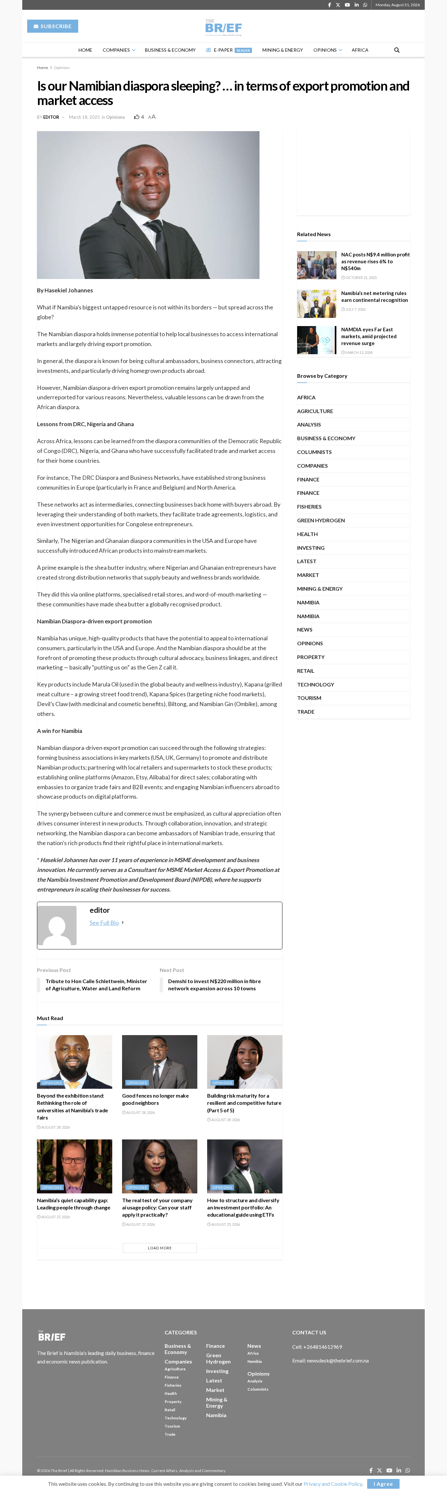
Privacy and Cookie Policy (333, 1484)
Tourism (309, 698)
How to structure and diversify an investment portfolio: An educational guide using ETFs (243, 1207)
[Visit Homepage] (223, 26)
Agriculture (315, 411)
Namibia (308, 616)
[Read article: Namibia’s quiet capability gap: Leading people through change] (74, 1166)
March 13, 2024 (358, 352)
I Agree (383, 1484)
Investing (311, 548)
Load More (160, 1248)
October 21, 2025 (361, 277)
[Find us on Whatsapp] (365, 5)
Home (85, 50)
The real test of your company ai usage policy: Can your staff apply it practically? (157, 1207)
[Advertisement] (354, 172)
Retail (305, 671)
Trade (305, 711)
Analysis (309, 424)
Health (307, 534)
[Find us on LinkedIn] (357, 5)
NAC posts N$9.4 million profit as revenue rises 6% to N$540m (375, 261)
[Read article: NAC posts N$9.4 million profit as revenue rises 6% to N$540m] (316, 265)
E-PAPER (232, 50)
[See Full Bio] (123, 922)
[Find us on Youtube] (347, 5)
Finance (308, 479)
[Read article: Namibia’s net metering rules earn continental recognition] (316, 304)
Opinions (325, 50)
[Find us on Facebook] (329, 5)
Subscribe (55, 26)
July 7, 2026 (355, 309)
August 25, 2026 (225, 1224)
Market (308, 575)
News (305, 629)
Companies (116, 50)
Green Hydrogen (321, 520)
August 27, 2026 (55, 1217)
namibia (308, 602)
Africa (360, 50)
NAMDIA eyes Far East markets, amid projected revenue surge (369, 336)
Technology (315, 684)
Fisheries (309, 506)
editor (51, 117)
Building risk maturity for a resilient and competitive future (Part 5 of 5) (244, 1102)
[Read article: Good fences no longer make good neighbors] (159, 1062)
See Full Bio (104, 922)
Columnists (314, 452)
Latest (306, 561)
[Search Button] (397, 50)
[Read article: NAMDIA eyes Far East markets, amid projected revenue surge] (316, 340)
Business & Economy (170, 50)
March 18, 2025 (84, 117)
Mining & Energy (282, 50)
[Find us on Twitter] (338, 5)
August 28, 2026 (55, 1127)
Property (311, 657)
